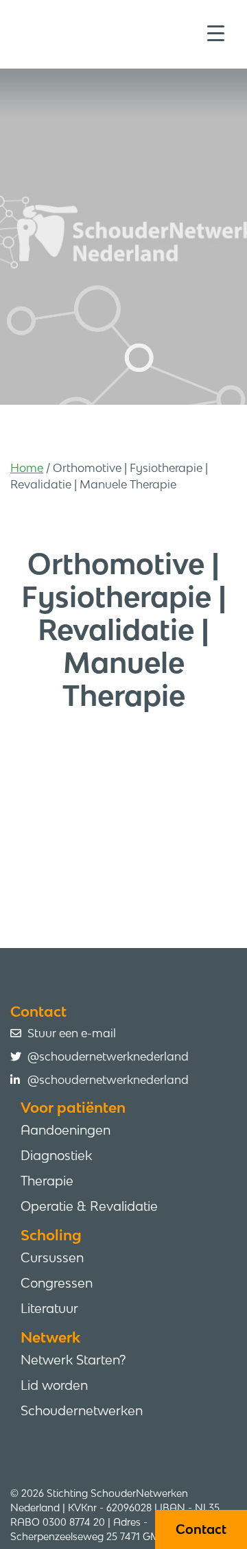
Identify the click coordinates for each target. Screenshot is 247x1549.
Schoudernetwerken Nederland (128, 33)
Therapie (47, 1180)
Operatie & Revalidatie (89, 1206)
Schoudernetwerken (82, 1410)
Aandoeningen (65, 1129)
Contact (201, 1529)
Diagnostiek (56, 1155)
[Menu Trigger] (216, 32)
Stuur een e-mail (71, 1033)
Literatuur (49, 1308)
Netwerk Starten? (73, 1359)
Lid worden (54, 1385)
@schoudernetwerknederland (108, 1056)
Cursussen (52, 1257)
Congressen (57, 1282)
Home (26, 468)
